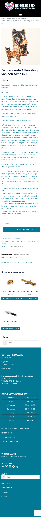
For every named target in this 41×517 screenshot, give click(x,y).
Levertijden (5, 483)
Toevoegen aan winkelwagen (21, 229)
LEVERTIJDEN (6, 433)
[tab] (6, 254)
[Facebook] (10, 466)
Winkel (9, 18)
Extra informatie (21, 255)
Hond (13, 241)
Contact (4, 496)
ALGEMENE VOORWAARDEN (11, 442)
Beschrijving (6, 255)
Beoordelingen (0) (9, 257)
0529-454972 (6, 369)
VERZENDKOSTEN (8, 437)
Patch (8, 246)
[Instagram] (2, 466)
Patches (9, 21)
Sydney (20, 514)
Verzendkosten (6, 488)
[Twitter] (6, 466)
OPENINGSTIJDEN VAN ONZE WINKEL (15, 428)
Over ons (4, 492)
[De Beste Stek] (20, 6)
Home (3, 18)
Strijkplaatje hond (17, 246)
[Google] (13, 466)
